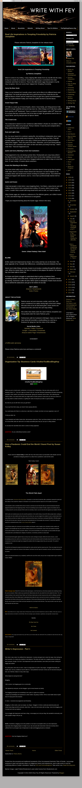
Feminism (71, 155)
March (72, 269)
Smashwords (37, 289)
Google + (25, 330)
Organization (72, 92)
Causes (70, 142)
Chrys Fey (70, 58)
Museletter (21, 28)
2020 (70, 193)
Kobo (31, 291)
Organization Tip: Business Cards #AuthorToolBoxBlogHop (32, 362)
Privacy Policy (70, 299)
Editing (70, 81)
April (71, 266)
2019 (70, 195)
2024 (70, 182)
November (73, 205)
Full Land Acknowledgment (44, 765)
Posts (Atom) (18, 753)
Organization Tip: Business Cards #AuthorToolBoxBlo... (73, 236)
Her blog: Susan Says (33, 622)
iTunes (36, 291)
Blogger (61, 773)
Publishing (71, 94)
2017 (70, 279)
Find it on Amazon (34, 607)
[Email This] (20, 357)
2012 (70, 292)
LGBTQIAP (71, 159)
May (71, 264)
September (73, 212)
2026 (70, 177)
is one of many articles (26, 522)
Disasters (71, 148)
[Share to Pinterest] (25, 357)
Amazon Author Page (29, 332)
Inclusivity (71, 87)
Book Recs (71, 140)
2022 (70, 188)
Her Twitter (33, 626)
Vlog (69, 164)
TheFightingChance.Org (68, 28)
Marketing (71, 90)
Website (30, 28)
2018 (70, 198)
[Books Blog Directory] (68, 121)
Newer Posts (9, 750)
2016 (70, 282)
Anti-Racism (71, 134)
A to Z (69, 131)
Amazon (29, 289)
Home (6, 28)
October (72, 209)
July (71, 218)
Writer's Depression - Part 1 (17, 649)
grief (69, 170)
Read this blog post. (69, 765)
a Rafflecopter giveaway (13, 343)
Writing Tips (71, 103)
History (70, 157)
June (71, 261)
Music (69, 162)
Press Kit (69, 301)
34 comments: (11, 644)
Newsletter (33, 330)
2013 (70, 290)
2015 (70, 284)
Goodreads (41, 330)
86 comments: (11, 746)
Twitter (33, 328)
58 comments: (11, 439)
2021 (70, 190)
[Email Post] (17, 357)
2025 (70, 180)
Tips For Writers (52, 28)
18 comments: (11, 357)
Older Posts (58, 750)
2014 (70, 287)
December (73, 200)
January (72, 276)
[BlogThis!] (21, 357)
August (72, 216)
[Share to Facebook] (23, 357)
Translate (71, 45)
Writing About (40, 28)
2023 (70, 185)
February (72, 272)
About (13, 28)
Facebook (39, 328)
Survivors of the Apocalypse (20, 499)
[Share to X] (22, 357)
